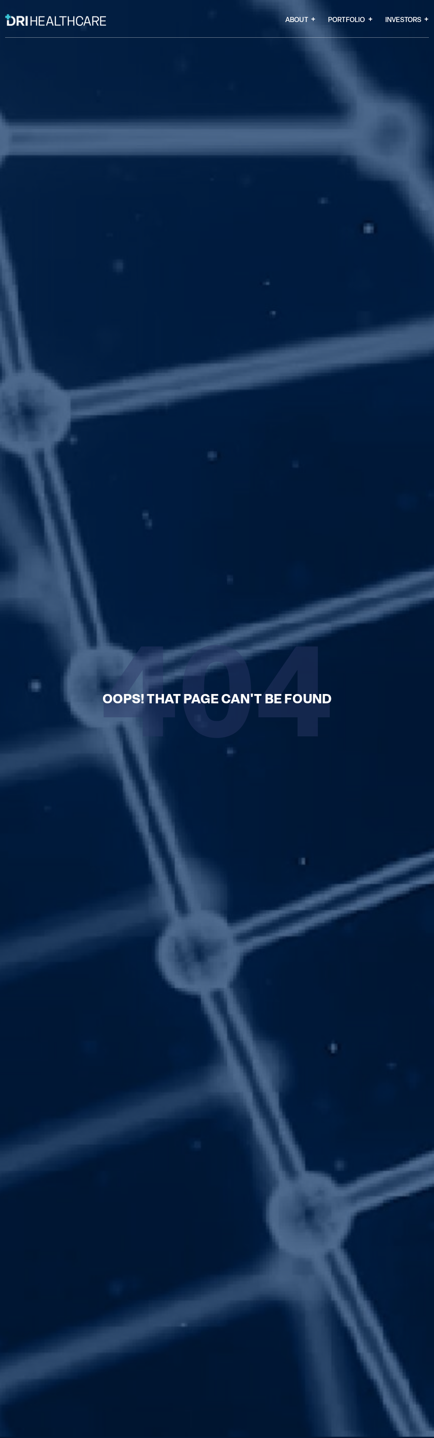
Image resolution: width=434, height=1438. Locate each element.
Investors (403, 20)
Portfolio (346, 20)
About (296, 20)
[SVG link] (56, 20)
